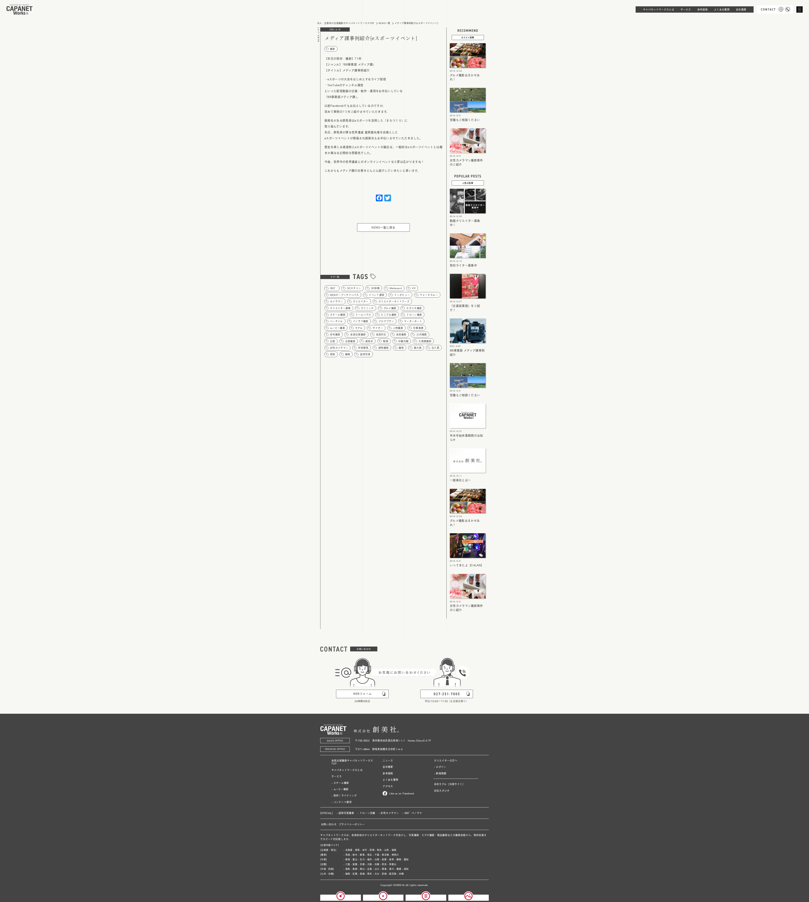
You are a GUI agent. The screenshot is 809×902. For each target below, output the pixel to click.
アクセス (388, 786)
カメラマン (336, 301)
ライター (377, 328)
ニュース (388, 760)
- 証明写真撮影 (345, 813)
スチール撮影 (338, 314)
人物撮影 (398, 328)
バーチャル (336, 321)
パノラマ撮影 (360, 321)
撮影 (332, 49)
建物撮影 (383, 347)
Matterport (396, 288)
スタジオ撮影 (414, 308)
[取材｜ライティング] (426, 898)
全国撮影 (401, 334)
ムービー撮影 (337, 328)
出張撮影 (350, 341)
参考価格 (388, 773)
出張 (332, 341)
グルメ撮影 (390, 308)
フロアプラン (386, 321)
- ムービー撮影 (340, 789)
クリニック (367, 308)
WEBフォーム (362, 693)
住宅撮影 (335, 334)
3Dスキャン (354, 288)
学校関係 (363, 347)
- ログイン (440, 767)
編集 (347, 354)
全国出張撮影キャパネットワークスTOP (352, 762)
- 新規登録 (440, 773)
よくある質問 (390, 779)
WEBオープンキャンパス (344, 295)
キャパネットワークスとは (347, 770)
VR (413, 288)
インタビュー (402, 295)
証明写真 (365, 354)
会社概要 (388, 767)
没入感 (435, 347)
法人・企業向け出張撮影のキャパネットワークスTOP (345, 23)
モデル (359, 328)
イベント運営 (376, 295)
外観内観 (403, 341)
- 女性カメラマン (389, 813)
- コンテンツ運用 (341, 802)
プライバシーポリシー (352, 824)
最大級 (418, 347)
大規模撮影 (424, 341)
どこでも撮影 (388, 314)
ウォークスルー (429, 295)
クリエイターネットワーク (394, 301)
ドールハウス (363, 314)
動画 (385, 341)
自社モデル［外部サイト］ (449, 784)
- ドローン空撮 (366, 813)
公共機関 (421, 334)
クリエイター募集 (340, 308)
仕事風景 (418, 328)
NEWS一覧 (384, 23)
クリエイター (360, 301)
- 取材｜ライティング (344, 795)
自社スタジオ (442, 790)
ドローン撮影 (414, 314)
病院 (332, 354)
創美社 (369, 341)
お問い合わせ (328, 824)
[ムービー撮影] (383, 898)
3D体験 (375, 288)
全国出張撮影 (358, 334)
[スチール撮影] (340, 898)
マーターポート (413, 321)
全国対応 (381, 334)
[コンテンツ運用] (468, 898)
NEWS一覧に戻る (383, 227)
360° (333, 288)
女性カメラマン (339, 347)
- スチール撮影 (340, 783)
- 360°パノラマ (412, 813)
